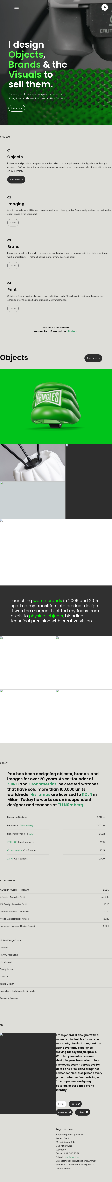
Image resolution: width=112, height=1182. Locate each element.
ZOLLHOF (12, 842)
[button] (18, 7)
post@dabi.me (71, 1157)
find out (72, 331)
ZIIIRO (13, 784)
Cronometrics (42, 784)
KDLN (87, 794)
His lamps (40, 794)
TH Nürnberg (70, 805)
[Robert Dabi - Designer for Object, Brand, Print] (104, 7)
